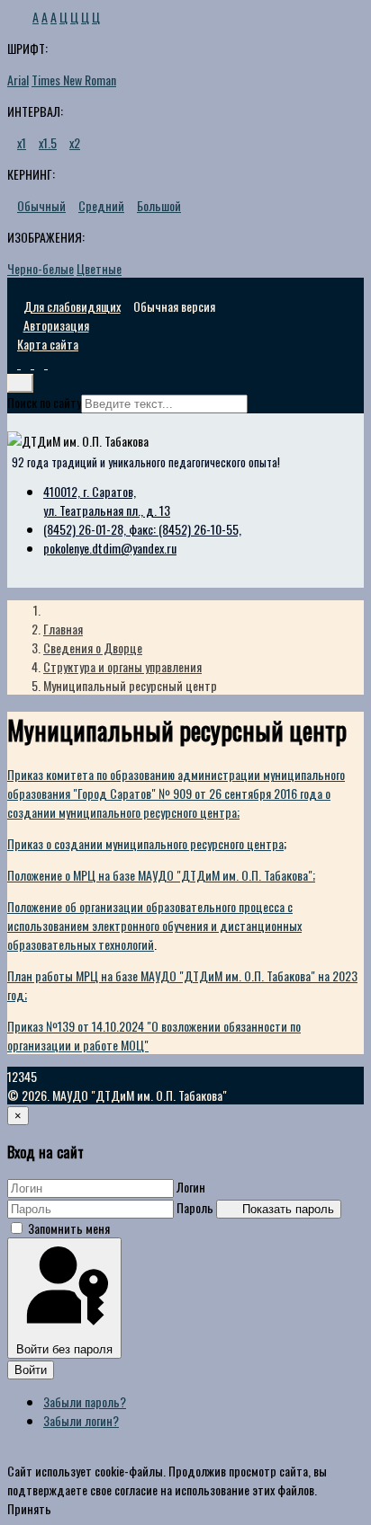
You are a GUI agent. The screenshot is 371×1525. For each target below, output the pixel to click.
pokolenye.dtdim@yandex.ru (109, 547)
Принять (29, 1508)
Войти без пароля (64, 1349)
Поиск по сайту (44, 402)
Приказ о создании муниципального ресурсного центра (145, 843)
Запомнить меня (69, 1228)
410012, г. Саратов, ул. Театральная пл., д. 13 (106, 500)
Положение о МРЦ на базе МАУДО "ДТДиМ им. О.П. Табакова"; (161, 874)
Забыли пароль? (84, 1401)
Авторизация (56, 324)
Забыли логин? (81, 1420)
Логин (190, 1186)
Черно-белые (40, 268)
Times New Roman (74, 79)
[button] (14, 364)
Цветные (99, 268)
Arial (18, 79)
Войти (30, 1370)
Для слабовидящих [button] (72, 306)
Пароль (194, 1207)
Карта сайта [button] (47, 343)
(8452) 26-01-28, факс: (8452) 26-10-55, (142, 528)
